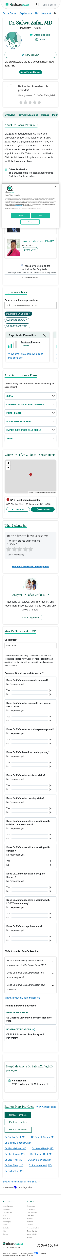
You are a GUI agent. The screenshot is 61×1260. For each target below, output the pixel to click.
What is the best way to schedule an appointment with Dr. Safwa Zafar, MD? (26, 963)
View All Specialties (46, 1106)
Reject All (20, 215)
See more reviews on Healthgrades (30, 566)
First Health (13, 413)
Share (42, 39)
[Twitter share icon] (51, 1246)
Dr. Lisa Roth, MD (13, 1159)
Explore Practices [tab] (18, 1129)
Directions (19, 509)
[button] (42, 673)
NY (36, 13)
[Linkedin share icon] (47, 1246)
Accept (40, 215)
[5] (39, 101)
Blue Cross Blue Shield (19, 421)
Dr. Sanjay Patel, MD (15, 1137)
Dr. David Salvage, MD (39, 1159)
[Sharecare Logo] (20, 4)
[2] (25, 101)
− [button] (8, 467)
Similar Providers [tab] (18, 1114)
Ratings (45, 114)
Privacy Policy (18, 205)
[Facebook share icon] (38, 1246)
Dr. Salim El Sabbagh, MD (18, 1142)
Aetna (9, 438)
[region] (31, 205)
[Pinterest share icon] (56, 1246)
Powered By (8, 1187)
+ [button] (8, 463)
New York (46, 13)
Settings (30, 222)
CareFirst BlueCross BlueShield (25, 404)
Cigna (9, 396)
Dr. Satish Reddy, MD (42, 1148)
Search (38, 4)
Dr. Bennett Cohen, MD (42, 1137)
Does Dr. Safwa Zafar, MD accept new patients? (26, 987)
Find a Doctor (9, 13)
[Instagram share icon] (43, 1246)
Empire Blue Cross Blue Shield (23, 430)
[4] (34, 101)
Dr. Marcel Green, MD (15, 1148)
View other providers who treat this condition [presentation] (25, 355)
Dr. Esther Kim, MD (14, 1171)
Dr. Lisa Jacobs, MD (15, 1154)
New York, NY (32, 54)
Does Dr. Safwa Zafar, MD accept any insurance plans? (25, 975)
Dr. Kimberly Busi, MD (41, 1154)
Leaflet (31, 492)
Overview (10, 114)
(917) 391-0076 (44, 509)
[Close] (55, 186)
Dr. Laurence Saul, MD (40, 1165)
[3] (30, 101)
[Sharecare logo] (30, 1244)
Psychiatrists (25, 13)
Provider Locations (28, 114)
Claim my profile (30, 617)
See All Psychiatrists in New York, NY (22, 1181)
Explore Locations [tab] (18, 1122)
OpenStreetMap (41, 492)
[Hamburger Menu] (8, 4)
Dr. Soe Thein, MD (14, 1165)
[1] (20, 101)
